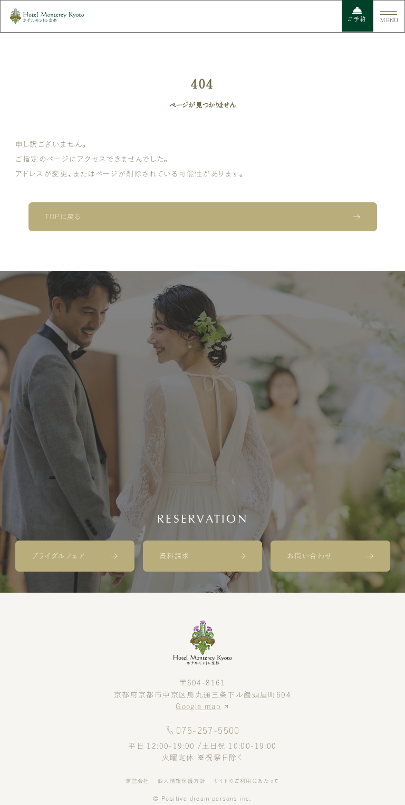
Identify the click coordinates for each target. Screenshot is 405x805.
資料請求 (174, 556)
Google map (198, 706)
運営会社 (138, 780)
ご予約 (357, 19)
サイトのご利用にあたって (246, 780)
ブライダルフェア (58, 556)
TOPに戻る (63, 216)
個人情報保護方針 (182, 780)
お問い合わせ (309, 556)
